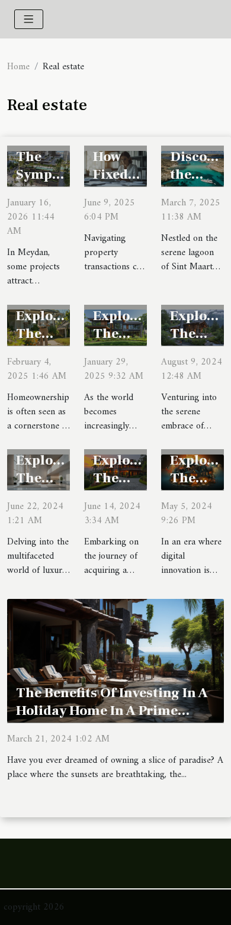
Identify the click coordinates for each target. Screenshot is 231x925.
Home (18, 67)
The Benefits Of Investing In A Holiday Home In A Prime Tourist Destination (112, 710)
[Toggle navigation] (28, 19)
